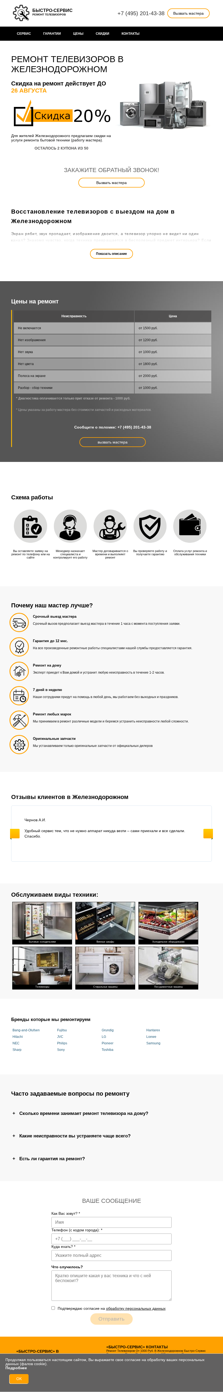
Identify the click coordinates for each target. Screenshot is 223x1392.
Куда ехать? (63, 1246)
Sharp (17, 1050)
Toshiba (107, 1050)
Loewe (151, 1037)
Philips (62, 1043)
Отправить (111, 1319)
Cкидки (102, 33)
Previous (15, 833)
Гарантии (52, 33)
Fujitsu (62, 1030)
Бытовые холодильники (42, 941)
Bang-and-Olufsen (26, 1030)
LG (104, 1037)
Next (208, 833)
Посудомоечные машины (168, 986)
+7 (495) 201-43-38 (141, 13)
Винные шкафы (105, 941)
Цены (78, 33)
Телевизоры (42, 986)
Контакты (131, 33)
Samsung (153, 1043)
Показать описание (111, 253)
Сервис (24, 33)
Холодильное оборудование (168, 941)
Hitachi (18, 1037)
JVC (60, 1037)
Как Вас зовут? (65, 1213)
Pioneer (107, 1043)
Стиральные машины (105, 986)
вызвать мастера (113, 442)
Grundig (108, 1030)
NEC (16, 1043)
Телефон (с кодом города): (76, 1230)
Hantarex (153, 1030)
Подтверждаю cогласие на (112, 1308)
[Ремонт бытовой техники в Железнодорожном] (21, 13)
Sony (61, 1050)
